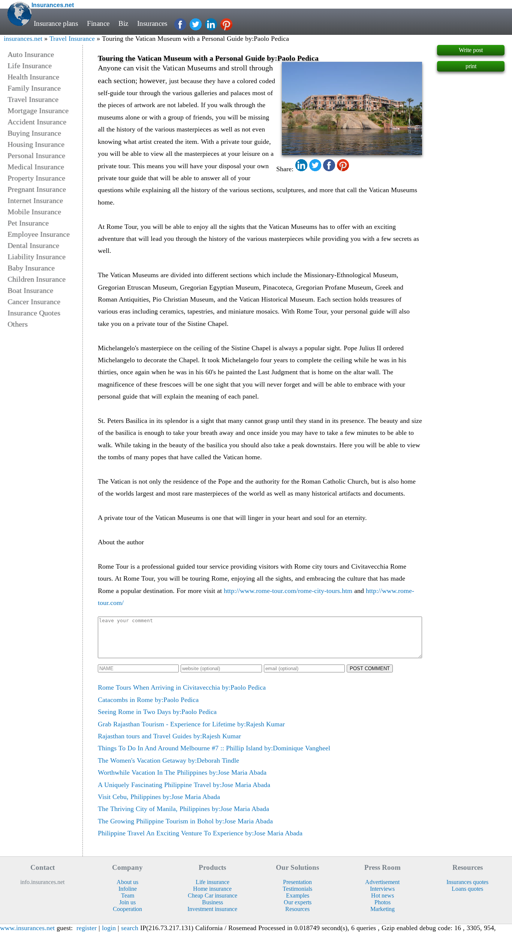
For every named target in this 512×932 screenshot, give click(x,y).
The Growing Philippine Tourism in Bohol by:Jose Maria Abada (185, 821)
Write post (471, 50)
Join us (127, 902)
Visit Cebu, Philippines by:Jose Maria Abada (159, 797)
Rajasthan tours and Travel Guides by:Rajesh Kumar (169, 736)
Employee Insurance (38, 234)
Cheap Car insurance (212, 895)
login (109, 928)
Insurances (152, 23)
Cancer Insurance (33, 301)
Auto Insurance (30, 54)
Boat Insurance (30, 290)
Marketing (382, 909)
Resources (297, 909)
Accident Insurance (36, 122)
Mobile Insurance (34, 212)
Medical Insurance (35, 167)
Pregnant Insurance (36, 189)
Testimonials (297, 889)
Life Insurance (29, 65)
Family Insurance (34, 88)
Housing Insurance (35, 144)
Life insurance (212, 882)
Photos (382, 902)
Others (17, 324)
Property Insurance (36, 178)
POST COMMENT (370, 668)
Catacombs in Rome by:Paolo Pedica (148, 699)
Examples (297, 895)
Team (127, 895)
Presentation (297, 882)
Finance (98, 23)
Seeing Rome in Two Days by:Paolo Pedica (157, 711)
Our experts (297, 902)
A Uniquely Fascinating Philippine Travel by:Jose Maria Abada (184, 785)
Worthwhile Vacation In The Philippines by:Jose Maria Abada (182, 772)
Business (212, 902)
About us (127, 882)
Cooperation (127, 909)
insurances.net (23, 38)
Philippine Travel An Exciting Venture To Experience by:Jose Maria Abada (200, 833)
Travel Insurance (72, 38)
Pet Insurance (28, 223)
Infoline (127, 889)
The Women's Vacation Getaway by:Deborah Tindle (168, 760)
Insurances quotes (467, 882)
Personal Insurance (36, 155)
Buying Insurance (34, 133)
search (129, 928)
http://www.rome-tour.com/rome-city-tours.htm (288, 590)
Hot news (382, 895)
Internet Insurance (35, 200)
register (86, 928)
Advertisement (382, 882)
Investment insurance (212, 909)
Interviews (382, 889)
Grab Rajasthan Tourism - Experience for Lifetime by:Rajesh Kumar (191, 724)
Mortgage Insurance (38, 110)
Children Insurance (36, 279)
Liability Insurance (36, 256)
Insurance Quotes (33, 313)
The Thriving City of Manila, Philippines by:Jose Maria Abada (183, 809)
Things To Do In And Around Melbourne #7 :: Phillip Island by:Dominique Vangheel (214, 748)
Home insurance (212, 889)
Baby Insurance (31, 268)
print (471, 66)
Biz (123, 23)
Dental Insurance (33, 245)
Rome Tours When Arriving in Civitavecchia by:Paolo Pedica (182, 687)
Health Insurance (33, 77)
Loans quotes (467, 889)
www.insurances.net (27, 928)
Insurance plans (56, 23)
